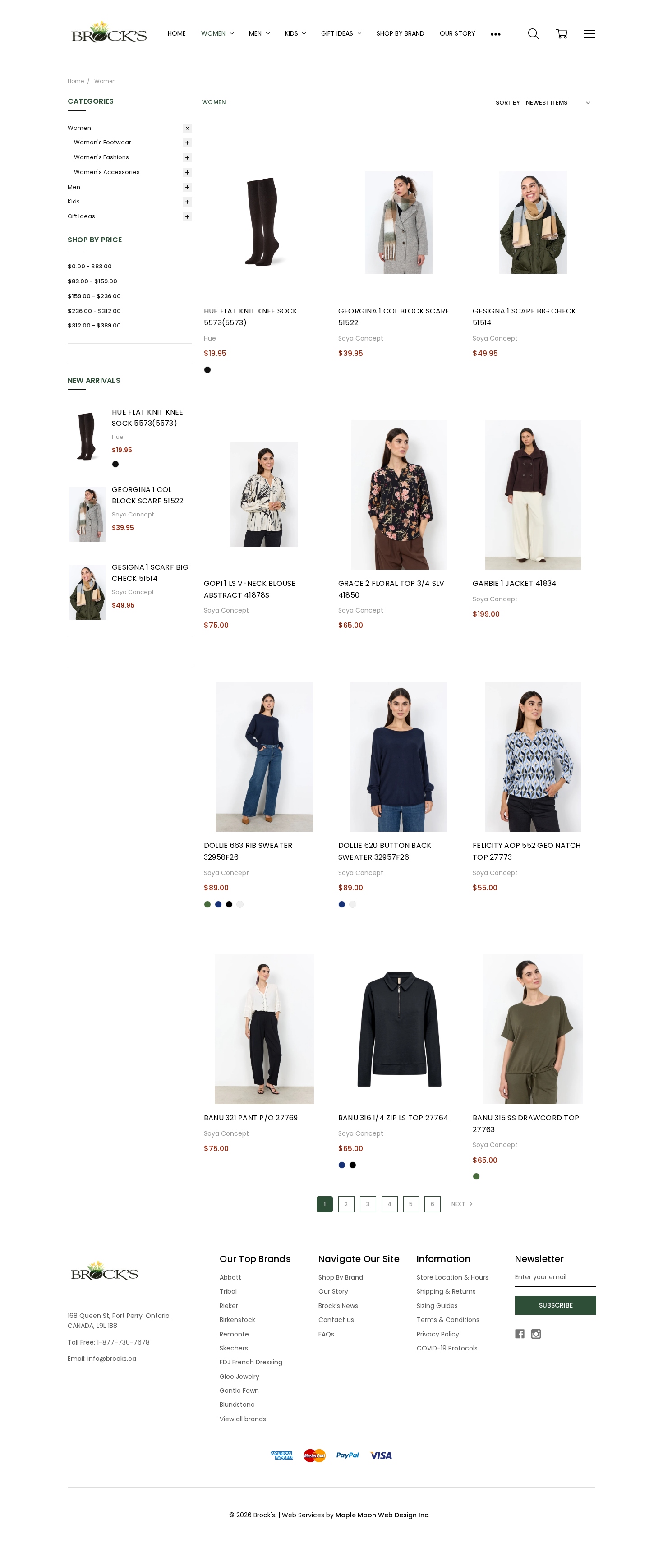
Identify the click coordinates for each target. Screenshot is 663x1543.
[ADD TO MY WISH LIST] (314, 187)
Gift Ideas (338, 33)
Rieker (229, 1305)
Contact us (336, 1319)
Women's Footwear (102, 142)
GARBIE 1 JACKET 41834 (515, 583)
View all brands (243, 1418)
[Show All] (495, 34)
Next (458, 1204)
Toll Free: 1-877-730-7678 (109, 1342)
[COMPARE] (314, 172)
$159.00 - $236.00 (94, 296)
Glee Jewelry (239, 1376)
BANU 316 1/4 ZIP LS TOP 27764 (393, 1118)
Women (214, 33)
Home (177, 33)
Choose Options (264, 281)
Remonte (234, 1334)
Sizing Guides (437, 1305)
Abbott (230, 1277)
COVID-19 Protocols (447, 1348)
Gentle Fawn (239, 1390)
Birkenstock (237, 1319)
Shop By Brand (400, 33)
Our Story (457, 33)
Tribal (228, 1291)
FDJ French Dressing (251, 1362)
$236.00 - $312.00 (94, 311)
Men (256, 33)
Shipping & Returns (446, 1291)
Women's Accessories (107, 172)
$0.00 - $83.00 (90, 266)
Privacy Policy (438, 1334)
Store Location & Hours (452, 1277)
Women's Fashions (101, 157)
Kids (292, 33)
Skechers (234, 1348)
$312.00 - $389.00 (94, 325)
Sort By (508, 102)
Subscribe (556, 1305)
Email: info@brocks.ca (102, 1358)
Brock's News (338, 1305)
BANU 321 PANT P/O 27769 (251, 1118)
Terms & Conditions (448, 1319)
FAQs (326, 1334)
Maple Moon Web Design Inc (382, 1515)
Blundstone (237, 1404)
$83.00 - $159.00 (92, 281)
